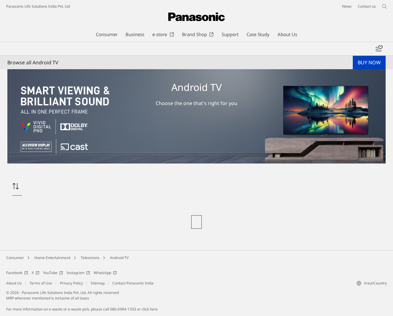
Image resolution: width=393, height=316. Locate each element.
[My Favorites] (379, 48)
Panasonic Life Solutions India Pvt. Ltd (38, 6)
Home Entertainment (52, 257)
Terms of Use (40, 283)
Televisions (90, 257)
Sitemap (98, 283)
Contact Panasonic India (133, 283)
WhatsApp (102, 272)
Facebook (14, 272)
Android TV (119, 257)
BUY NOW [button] (369, 62)
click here (150, 309)
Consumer (15, 257)
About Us (14, 283)
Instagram (75, 272)
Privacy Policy (71, 283)
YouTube (50, 272)
